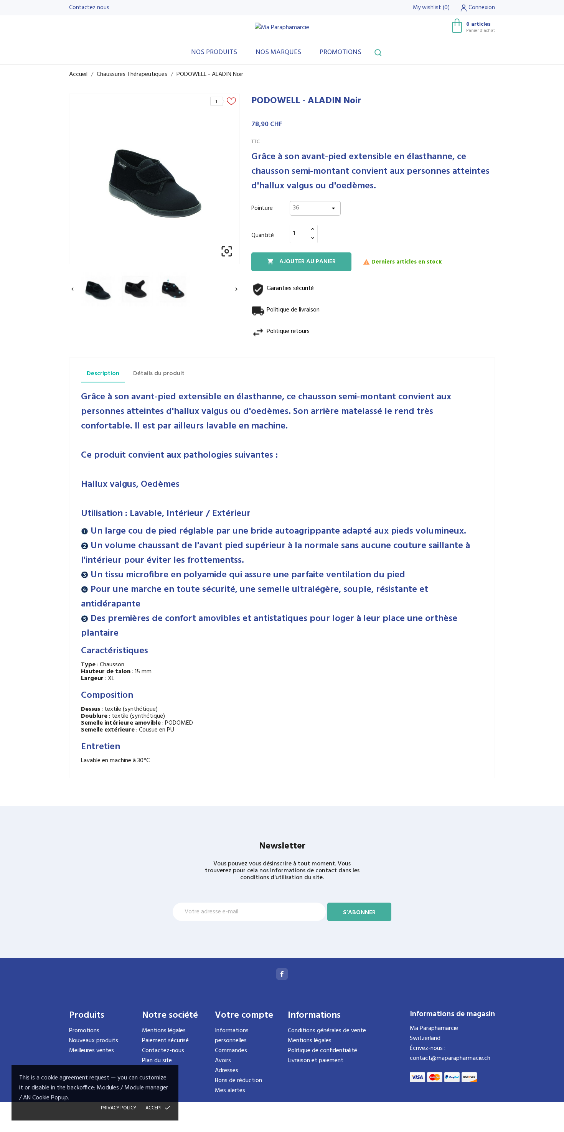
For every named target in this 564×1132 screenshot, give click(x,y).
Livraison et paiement (315, 1061)
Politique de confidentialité (322, 1051)
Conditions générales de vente (327, 1031)
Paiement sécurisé (165, 1041)
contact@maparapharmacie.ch (450, 1058)
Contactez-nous (163, 1051)
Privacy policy (118, 1108)
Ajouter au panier (301, 262)
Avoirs (223, 1061)
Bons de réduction (238, 1081)
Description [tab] (103, 374)
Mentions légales (164, 1031)
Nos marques (278, 52)
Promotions (340, 52)
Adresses (226, 1071)
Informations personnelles (232, 1036)
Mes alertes (230, 1091)
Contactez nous (89, 7)
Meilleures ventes (91, 1051)
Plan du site (157, 1061)
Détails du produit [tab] (159, 374)
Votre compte (244, 1015)
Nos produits (214, 52)
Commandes (231, 1051)
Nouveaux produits (93, 1041)
